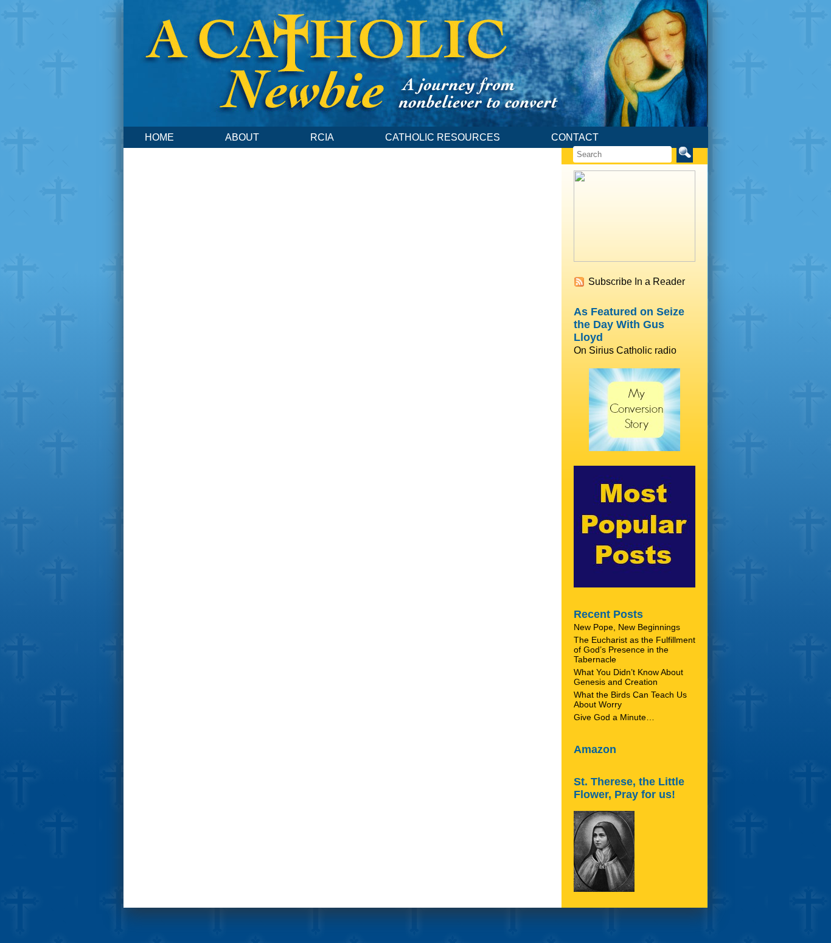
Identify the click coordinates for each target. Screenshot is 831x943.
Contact (575, 137)
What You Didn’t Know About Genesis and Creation (628, 677)
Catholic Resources (442, 137)
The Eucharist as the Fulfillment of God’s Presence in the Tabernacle (634, 649)
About (242, 137)
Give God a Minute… (614, 717)
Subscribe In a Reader (636, 281)
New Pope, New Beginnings (627, 627)
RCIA (322, 137)
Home (159, 137)
